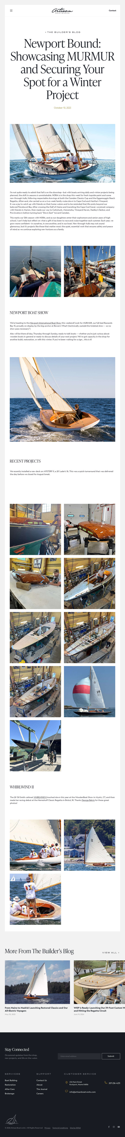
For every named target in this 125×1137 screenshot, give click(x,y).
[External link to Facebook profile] (108, 1127)
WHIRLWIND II (40, 797)
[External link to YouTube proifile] (118, 1127)
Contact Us (41, 1080)
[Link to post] (37, 982)
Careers (39, 1093)
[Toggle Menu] (11, 10)
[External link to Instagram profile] (113, 1127)
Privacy (47, 1128)
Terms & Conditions (60, 1128)
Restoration (10, 1085)
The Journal (41, 1089)
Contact (112, 10)
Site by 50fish (75, 1128)
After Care (10, 1089)
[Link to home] (62, 10)
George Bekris (88, 800)
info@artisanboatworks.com (82, 1092)
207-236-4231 (114, 1083)
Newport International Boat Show (45, 323)
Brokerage (9, 1093)
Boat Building (11, 1080)
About (39, 1085)
